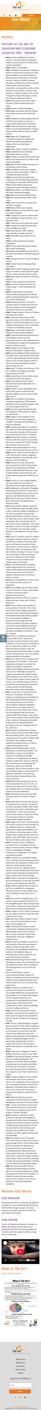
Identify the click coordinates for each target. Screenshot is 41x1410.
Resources (21, 1366)
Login (27, 1406)
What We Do (20, 1363)
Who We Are (20, 1359)
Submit (19, 1391)
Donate (31, 15)
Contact (21, 1373)
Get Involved (20, 1370)
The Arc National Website (11, 1274)
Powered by (19, 1406)
